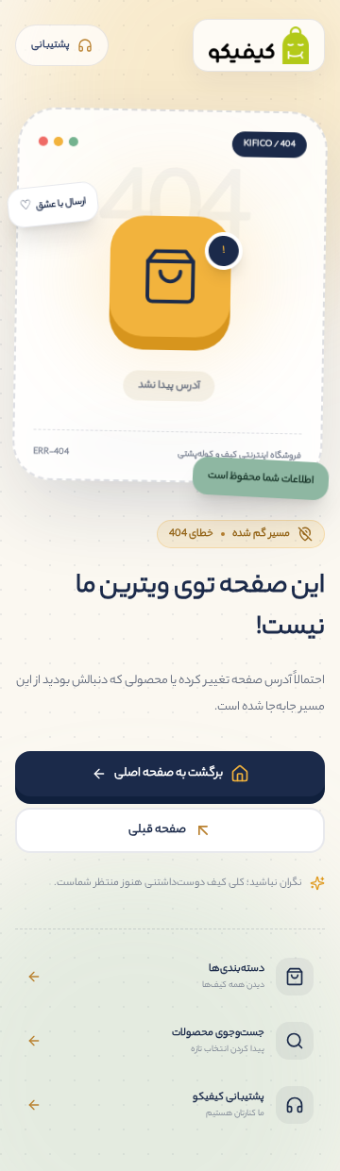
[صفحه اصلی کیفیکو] (259, 45)
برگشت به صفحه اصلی (168, 773)
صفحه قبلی (157, 830)
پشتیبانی (50, 45)
